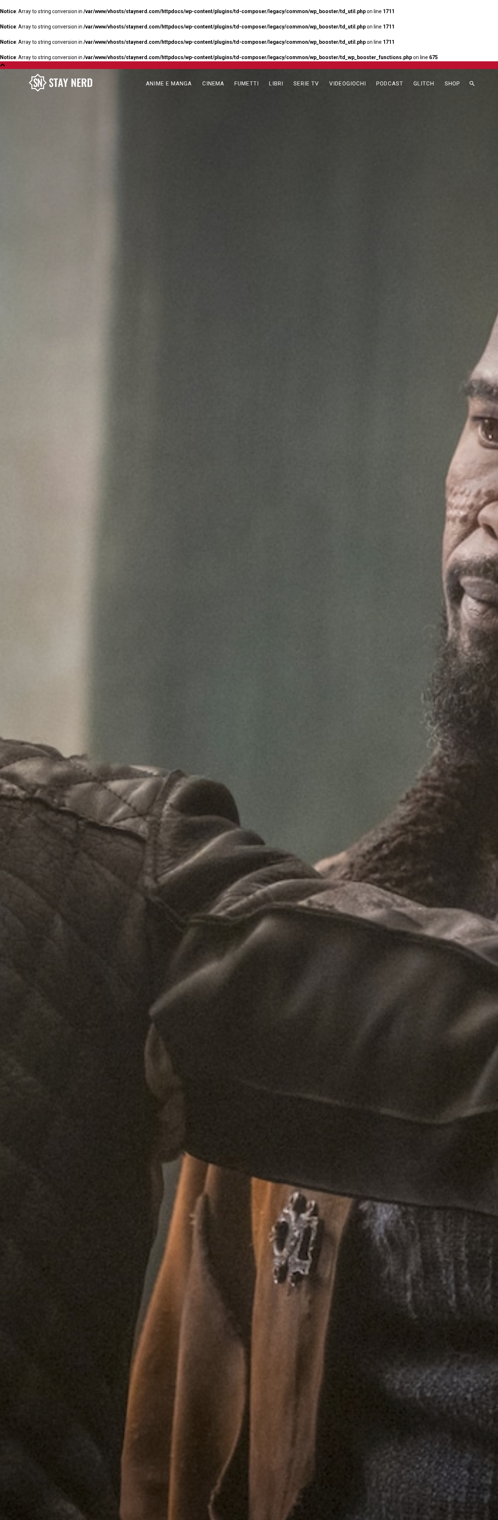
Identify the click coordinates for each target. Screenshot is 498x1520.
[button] (471, 84)
